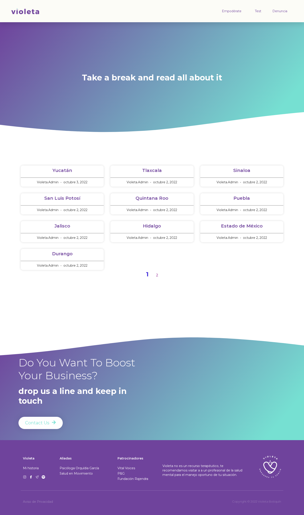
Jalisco (62, 226)
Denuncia (279, 11)
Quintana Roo (152, 198)
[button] (133, 479)
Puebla (241, 198)
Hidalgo (152, 226)
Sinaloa (241, 170)
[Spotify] (43, 477)
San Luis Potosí (62, 198)
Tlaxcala (152, 170)
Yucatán (62, 170)
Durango (62, 253)
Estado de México (242, 226)
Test (258, 11)
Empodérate (231, 11)
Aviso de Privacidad (38, 502)
